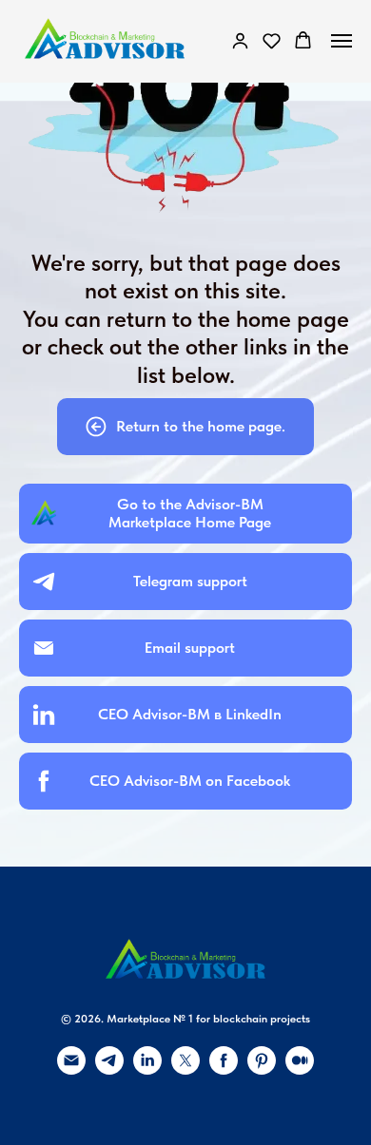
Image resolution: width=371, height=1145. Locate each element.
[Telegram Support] (109, 1069)
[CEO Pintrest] (261, 1069)
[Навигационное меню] (341, 41)
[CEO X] (185, 1069)
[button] (240, 40)
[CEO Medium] (299, 1069)
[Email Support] (71, 1069)
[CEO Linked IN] (147, 1069)
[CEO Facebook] (223, 1069)
